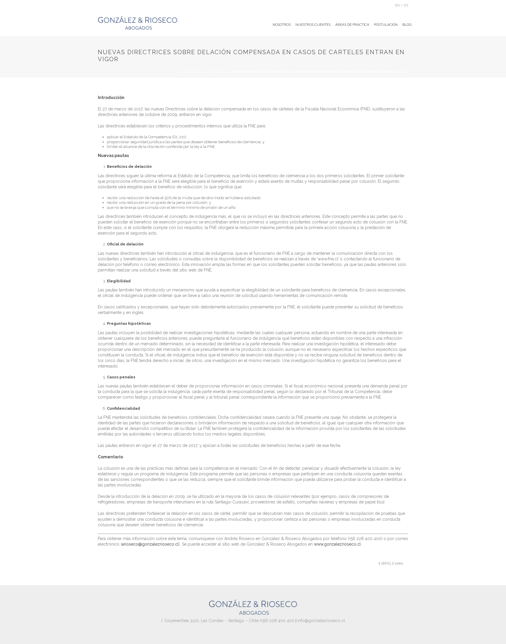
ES (406, 5)
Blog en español (211, 71)
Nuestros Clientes (313, 25)
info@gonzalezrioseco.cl (321, 620)
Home (185, 71)
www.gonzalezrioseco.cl (337, 544)
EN (397, 5)
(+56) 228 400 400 (277, 620)
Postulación (386, 25)
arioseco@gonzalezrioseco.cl (150, 544)
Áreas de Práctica (352, 25)
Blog (407, 25)
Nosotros (282, 25)
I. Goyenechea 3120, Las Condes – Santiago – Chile (210, 620)
